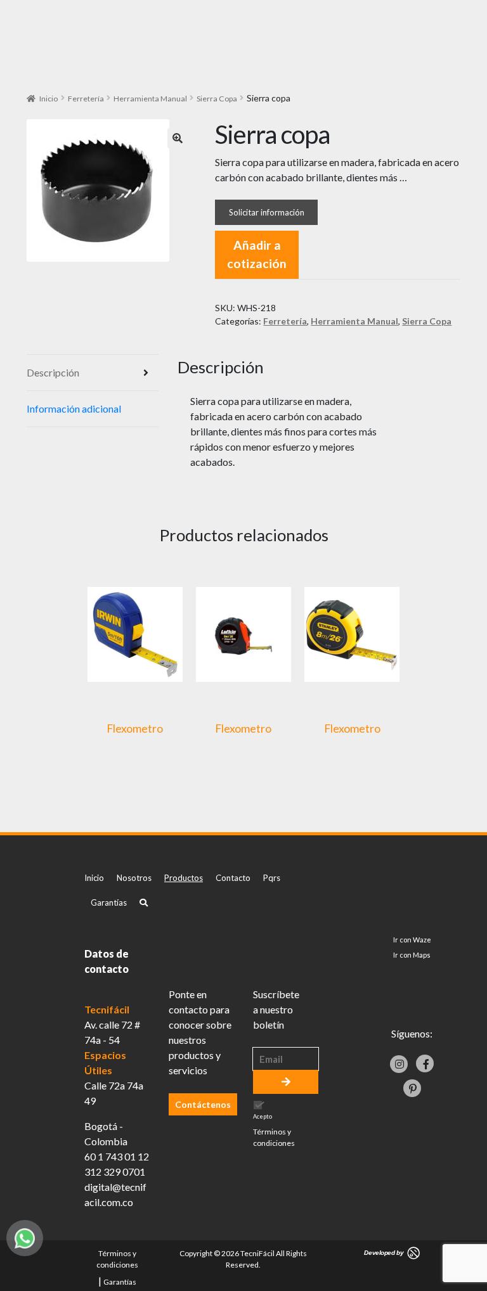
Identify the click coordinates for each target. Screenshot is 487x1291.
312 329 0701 (114, 1172)
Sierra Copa (217, 98)
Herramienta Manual (150, 98)
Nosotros (134, 878)
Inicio (48, 98)
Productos (183, 878)
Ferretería (86, 98)
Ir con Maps (412, 955)
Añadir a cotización (257, 254)
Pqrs (271, 878)
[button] (177, 138)
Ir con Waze (412, 939)
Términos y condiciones (274, 1137)
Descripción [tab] (53, 372)
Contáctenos (203, 1104)
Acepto (274, 1130)
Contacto (233, 878)
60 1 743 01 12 (116, 1156)
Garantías (109, 902)
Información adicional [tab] (74, 408)
